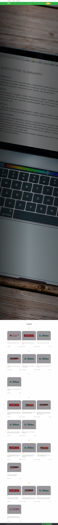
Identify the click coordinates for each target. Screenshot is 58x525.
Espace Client (48, 3)
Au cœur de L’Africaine (29, 3)
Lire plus (20, 346)
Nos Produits (35, 3)
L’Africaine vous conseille (41, 3)
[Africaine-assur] (10, 3)
